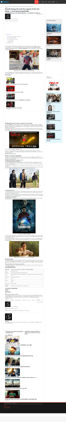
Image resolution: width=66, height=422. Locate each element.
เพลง (46, 1)
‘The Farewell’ (11, 126)
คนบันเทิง (49, 1)
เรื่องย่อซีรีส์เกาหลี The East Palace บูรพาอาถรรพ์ (54, 44)
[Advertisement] (21, 27)
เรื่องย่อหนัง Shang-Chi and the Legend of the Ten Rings (14, 36)
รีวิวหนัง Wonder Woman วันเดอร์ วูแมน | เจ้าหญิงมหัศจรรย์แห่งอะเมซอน (19, 355)
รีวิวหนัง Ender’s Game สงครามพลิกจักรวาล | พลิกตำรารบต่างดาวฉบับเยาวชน (20, 377)
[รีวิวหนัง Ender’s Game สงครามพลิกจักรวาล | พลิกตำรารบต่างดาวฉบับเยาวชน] (12, 376)
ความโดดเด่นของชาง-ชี (11, 40)
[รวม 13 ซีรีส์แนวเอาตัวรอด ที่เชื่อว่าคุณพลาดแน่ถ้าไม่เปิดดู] (51, 119)
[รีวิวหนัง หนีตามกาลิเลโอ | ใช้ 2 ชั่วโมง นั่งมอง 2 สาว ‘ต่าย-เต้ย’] (54, 101)
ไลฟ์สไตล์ (53, 1)
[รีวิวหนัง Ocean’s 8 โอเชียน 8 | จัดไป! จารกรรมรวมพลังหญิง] (10, 91)
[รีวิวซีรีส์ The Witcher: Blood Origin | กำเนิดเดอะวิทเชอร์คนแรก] (12, 365)
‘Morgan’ (11, 151)
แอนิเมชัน (43, 1)
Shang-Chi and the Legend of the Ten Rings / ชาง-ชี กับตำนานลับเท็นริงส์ (22, 269)
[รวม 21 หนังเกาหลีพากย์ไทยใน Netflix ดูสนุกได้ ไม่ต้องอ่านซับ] (51, 138)
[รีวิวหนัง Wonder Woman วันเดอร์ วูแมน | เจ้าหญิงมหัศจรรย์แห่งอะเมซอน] (12, 354)
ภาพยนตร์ (36, 1)
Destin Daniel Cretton (14, 271)
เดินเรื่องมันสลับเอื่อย (10, 41)
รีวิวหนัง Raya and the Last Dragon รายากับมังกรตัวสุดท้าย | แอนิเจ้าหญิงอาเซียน (21, 399)
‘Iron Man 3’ (8, 196)
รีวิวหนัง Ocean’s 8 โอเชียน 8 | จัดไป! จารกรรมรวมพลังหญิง (14, 92)
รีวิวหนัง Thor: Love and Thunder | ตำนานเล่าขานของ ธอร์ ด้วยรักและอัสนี (17, 84)
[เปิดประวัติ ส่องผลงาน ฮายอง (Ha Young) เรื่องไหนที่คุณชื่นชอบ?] (51, 110)
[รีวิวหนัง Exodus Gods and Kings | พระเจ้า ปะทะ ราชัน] (12, 387)
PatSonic (12, 306)
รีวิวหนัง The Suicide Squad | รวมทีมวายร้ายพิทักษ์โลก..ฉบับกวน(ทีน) (18, 345)
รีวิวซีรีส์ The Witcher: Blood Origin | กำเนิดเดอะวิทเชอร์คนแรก (17, 366)
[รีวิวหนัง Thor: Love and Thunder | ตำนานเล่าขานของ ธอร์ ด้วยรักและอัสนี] (10, 83)
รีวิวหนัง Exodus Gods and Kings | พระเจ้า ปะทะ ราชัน (16, 388)
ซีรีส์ (39, 1)
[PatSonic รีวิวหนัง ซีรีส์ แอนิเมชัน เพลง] (5, 2)
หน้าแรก (6, 6)
